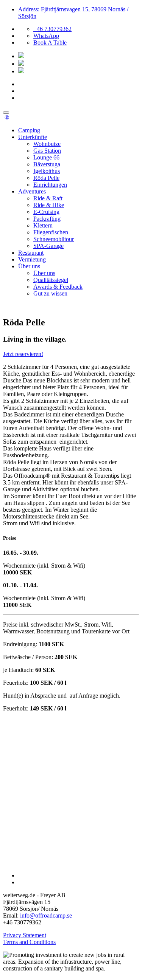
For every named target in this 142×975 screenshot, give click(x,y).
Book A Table (50, 42)
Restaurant (31, 252)
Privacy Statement (24, 935)
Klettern (43, 225)
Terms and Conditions (29, 942)
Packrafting (47, 218)
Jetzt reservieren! (23, 354)
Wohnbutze (47, 144)
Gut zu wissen (50, 293)
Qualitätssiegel (50, 280)
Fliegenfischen (50, 232)
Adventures (32, 191)
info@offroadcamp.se (46, 915)
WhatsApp (46, 35)
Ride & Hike (48, 205)
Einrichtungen (50, 184)
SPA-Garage (48, 246)
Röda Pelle (46, 178)
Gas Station (47, 150)
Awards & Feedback (58, 286)
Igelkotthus (46, 171)
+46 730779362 (52, 29)
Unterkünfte (32, 137)
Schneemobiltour (53, 239)
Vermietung (32, 259)
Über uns (29, 266)
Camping (29, 130)
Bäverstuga (46, 164)
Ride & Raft (47, 198)
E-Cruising (46, 212)
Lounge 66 (46, 157)
